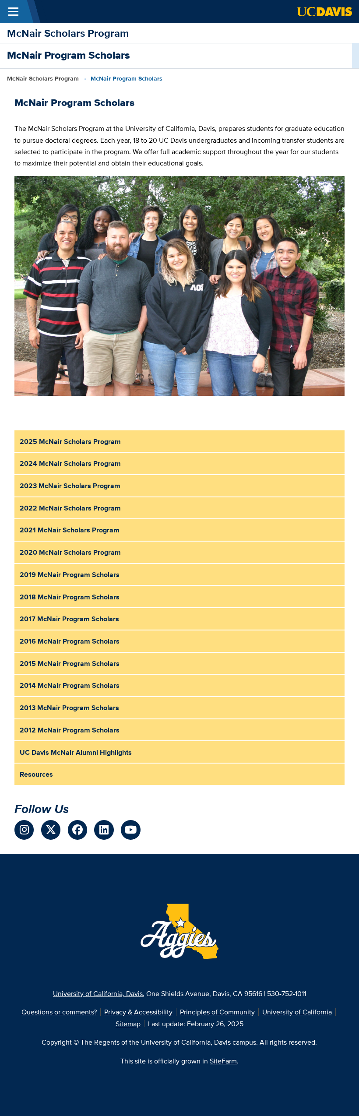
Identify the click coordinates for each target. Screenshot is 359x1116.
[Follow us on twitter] (51, 830)
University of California (297, 1012)
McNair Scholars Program (68, 33)
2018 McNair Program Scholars (70, 596)
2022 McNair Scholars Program (70, 508)
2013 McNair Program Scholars (69, 707)
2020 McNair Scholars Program (70, 552)
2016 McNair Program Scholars (70, 641)
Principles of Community (217, 1012)
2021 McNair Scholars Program (70, 530)
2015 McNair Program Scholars (70, 663)
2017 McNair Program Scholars (69, 618)
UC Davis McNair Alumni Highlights (76, 752)
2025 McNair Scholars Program (70, 441)
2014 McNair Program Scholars (70, 685)
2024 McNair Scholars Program (70, 463)
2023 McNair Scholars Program (70, 485)
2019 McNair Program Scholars (70, 574)
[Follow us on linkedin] (104, 830)
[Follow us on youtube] (131, 830)
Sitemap (128, 1023)
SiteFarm (223, 1061)
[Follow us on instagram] (24, 830)
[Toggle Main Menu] (13, 11)
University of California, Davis (98, 993)
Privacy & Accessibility (138, 1012)
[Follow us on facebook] (78, 830)
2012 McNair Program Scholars (70, 730)
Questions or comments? (59, 1012)
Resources (36, 774)
